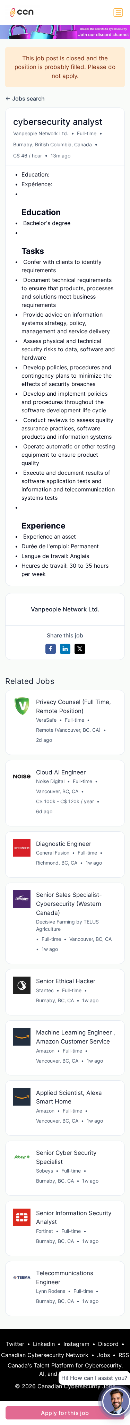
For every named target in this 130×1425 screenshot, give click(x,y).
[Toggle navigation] (118, 12)
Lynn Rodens (50, 1291)
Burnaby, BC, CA (55, 1000)
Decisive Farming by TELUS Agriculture (67, 925)
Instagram (76, 1343)
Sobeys (44, 1171)
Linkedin (44, 1343)
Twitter (15, 1343)
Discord (108, 1343)
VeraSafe (46, 720)
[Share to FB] (50, 649)
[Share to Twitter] (80, 649)
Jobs (103, 1354)
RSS (124, 1354)
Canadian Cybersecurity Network (44, 1354)
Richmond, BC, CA (56, 863)
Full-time (86, 133)
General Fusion (52, 853)
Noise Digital (50, 781)
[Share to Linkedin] (65, 649)
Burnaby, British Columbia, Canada (52, 144)
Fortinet (44, 1231)
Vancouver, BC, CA (57, 791)
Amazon (45, 1051)
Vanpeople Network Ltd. (40, 133)
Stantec (45, 990)
